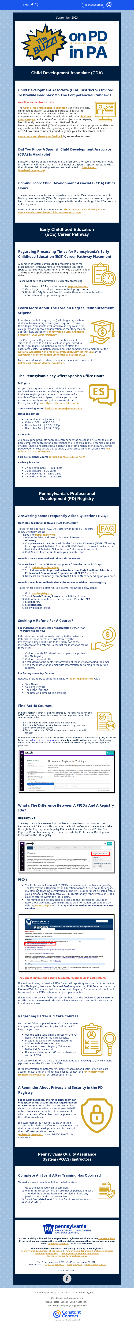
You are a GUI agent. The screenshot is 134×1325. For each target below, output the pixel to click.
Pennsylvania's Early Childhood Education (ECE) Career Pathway (51, 333)
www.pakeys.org (75, 1264)
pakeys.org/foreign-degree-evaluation (41, 363)
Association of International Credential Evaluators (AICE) (52, 354)
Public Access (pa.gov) (43, 740)
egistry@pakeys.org (31, 1134)
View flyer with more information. (60, 403)
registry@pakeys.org (81, 678)
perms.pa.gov (42, 905)
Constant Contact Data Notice (75, 1302)
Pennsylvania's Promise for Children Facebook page (49, 212)
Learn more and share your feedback (40, 136)
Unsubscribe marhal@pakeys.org (67, 1298)
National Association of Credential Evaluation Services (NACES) (56, 351)
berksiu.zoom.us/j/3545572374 (63, 408)
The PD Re (103, 1238)
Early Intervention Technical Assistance (67, 1256)
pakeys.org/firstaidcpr (45, 567)
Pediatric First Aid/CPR (58, 546)
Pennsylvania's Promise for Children (80, 1253)
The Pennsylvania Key (46, 1253)
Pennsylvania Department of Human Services (89, 1250)
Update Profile (52, 1302)
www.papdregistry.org (96, 1264)
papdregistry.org (78, 286)
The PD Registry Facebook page (83, 209)
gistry (112, 1238)
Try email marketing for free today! (67, 1320)
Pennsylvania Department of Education (41, 1250)
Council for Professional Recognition (45, 107)
